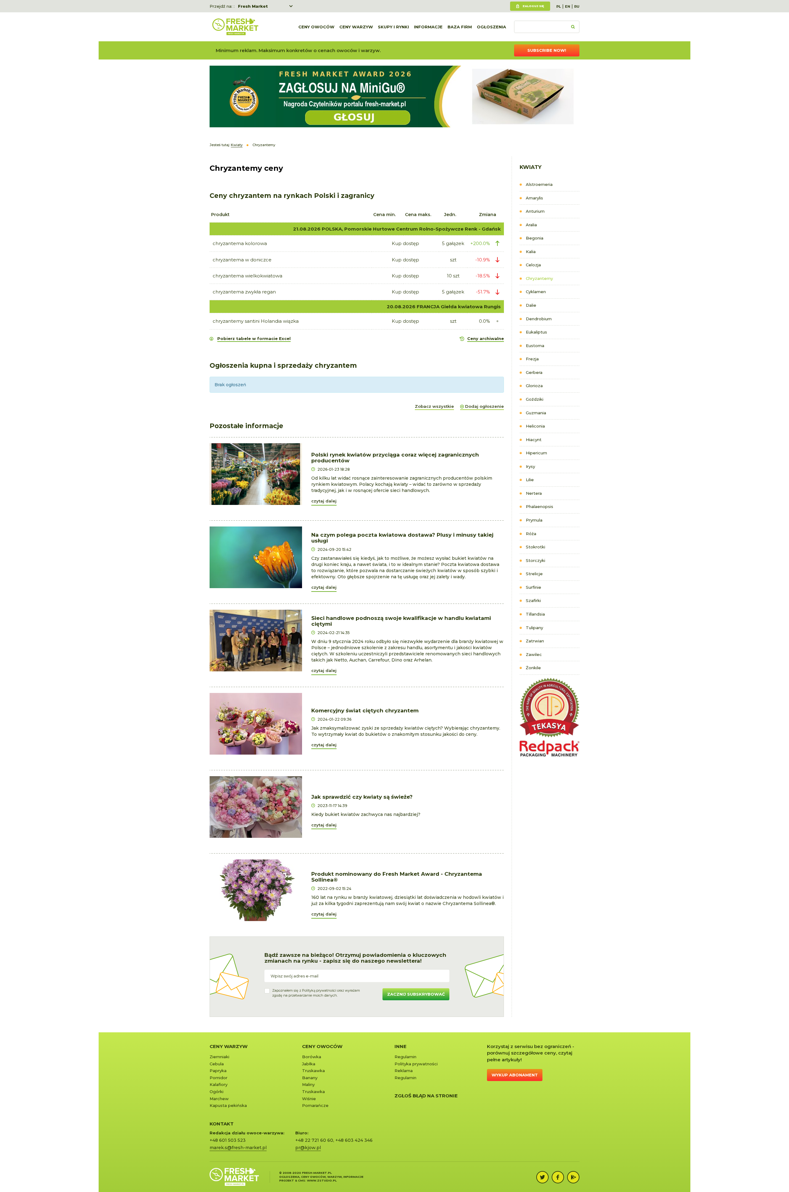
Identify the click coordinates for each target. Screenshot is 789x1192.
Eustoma (535, 345)
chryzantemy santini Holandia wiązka (256, 321)
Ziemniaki (219, 1056)
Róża (531, 533)
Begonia (534, 238)
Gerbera (534, 372)
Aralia (531, 224)
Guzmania (536, 412)
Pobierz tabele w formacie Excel (254, 338)
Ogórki (216, 1091)
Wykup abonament (515, 1074)
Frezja (532, 358)
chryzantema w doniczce (242, 260)
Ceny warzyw (356, 26)
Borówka (311, 1056)
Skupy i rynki (393, 26)
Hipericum (536, 452)
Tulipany (534, 627)
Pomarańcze (315, 1105)
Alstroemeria (539, 184)
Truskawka (313, 1070)
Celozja (533, 264)
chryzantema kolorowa (240, 243)
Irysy (530, 466)
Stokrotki (535, 546)
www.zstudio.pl (322, 1180)
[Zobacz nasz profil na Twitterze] (542, 1177)
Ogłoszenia (491, 26)
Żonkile (533, 667)
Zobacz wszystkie (434, 406)
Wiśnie (309, 1098)
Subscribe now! (546, 50)
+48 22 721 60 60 (314, 1140)
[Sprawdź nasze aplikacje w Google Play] (573, 1177)
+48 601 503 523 (228, 1140)
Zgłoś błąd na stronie (426, 1096)
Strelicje (534, 573)
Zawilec (534, 654)
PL (558, 6)
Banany (309, 1077)
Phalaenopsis (539, 506)
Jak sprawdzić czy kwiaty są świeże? (362, 797)
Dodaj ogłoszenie (484, 406)
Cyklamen (536, 291)
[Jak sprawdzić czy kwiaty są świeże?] (256, 806)
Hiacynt (534, 439)
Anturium (535, 211)
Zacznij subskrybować (416, 994)
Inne (400, 1046)
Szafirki (533, 600)
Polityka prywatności (416, 1063)
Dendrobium (539, 318)
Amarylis (534, 197)
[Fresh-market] (235, 26)
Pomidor (218, 1077)
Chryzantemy (539, 278)
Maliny (308, 1084)
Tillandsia (535, 614)
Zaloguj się (533, 6)
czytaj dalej (324, 500)
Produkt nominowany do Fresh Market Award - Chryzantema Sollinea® (396, 877)
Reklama (403, 1070)
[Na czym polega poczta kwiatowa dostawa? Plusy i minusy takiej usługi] (256, 557)
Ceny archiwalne (485, 338)
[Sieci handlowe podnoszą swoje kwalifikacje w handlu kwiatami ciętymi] (256, 640)
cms (301, 1180)
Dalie (531, 305)
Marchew (219, 1098)
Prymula (534, 520)
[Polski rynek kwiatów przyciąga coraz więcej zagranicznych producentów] (256, 474)
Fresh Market (253, 6)
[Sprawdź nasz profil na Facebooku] (558, 1177)
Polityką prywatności (319, 990)
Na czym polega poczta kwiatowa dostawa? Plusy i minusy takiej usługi (402, 538)
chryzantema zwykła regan (244, 292)
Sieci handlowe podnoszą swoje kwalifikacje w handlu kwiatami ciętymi (401, 621)
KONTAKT (222, 1124)
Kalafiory (218, 1084)
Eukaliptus (536, 332)
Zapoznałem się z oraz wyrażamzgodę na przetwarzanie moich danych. (316, 992)
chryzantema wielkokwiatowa (247, 276)
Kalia (531, 251)
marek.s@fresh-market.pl (238, 1147)
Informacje (428, 26)
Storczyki (535, 560)
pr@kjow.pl (308, 1147)
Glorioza (534, 385)
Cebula (217, 1063)
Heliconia (535, 426)
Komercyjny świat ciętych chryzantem (365, 710)
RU (576, 6)
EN (567, 6)
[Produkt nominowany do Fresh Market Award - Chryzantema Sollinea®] (256, 890)
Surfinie (533, 587)
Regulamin (405, 1056)
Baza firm (460, 26)
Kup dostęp (405, 243)
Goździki (534, 399)
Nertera (534, 493)
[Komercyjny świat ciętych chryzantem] (256, 723)
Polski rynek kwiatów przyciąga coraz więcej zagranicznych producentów (395, 458)
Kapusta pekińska (228, 1105)
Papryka (218, 1070)
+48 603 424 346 (354, 1140)
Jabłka (308, 1063)
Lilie (530, 479)
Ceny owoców (316, 26)
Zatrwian (535, 640)
